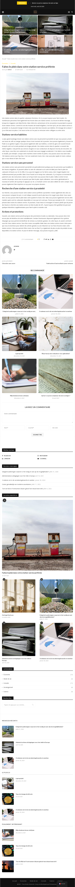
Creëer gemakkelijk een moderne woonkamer (16, 484)
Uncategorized (38, 687)
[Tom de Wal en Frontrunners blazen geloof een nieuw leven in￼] (8, 866)
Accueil (4, 59)
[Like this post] (40, 239)
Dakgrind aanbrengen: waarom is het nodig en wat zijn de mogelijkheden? (19, 31)
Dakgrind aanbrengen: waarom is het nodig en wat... (19, 311)
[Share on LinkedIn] (48, 239)
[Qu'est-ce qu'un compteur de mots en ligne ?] (55, 376)
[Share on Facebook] (44, 239)
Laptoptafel (19, 353)
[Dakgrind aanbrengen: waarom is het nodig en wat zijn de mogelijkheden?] (19, 291)
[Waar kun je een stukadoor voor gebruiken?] (55, 334)
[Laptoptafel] (19, 334)
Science (38, 692)
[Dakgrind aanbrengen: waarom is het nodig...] (19, 25)
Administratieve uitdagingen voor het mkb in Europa (18, 476)
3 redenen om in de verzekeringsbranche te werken (55, 311)
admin (10, 70)
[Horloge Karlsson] (18, 596)
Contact (60, 881)
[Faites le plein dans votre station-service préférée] (37, 535)
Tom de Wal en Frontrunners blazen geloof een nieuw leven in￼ (22, 489)
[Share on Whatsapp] (50, 239)
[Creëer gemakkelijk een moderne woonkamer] (55, 45)
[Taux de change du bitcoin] (8, 799)
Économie (5, 63)
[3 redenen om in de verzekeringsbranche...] (19, 45)
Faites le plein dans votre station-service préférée (22, 573)
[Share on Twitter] (46, 239)
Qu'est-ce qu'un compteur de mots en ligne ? (55, 395)
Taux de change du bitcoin (24, 794)
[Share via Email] (52, 239)
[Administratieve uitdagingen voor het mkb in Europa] (18, 639)
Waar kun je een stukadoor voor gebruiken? (56, 353)
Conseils (13, 63)
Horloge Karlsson (37, 3)
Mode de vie (38, 679)
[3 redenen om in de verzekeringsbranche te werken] (55, 291)
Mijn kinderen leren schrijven (19, 395)
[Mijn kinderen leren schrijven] (19, 376)
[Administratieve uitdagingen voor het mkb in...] (55, 25)
